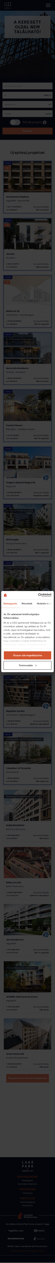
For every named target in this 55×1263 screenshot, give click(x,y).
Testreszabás (26, 665)
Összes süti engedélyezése (27, 655)
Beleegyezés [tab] (10, 603)
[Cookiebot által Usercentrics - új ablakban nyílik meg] (38, 595)
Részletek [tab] (27, 603)
